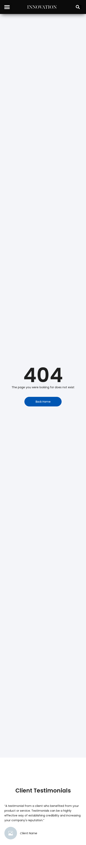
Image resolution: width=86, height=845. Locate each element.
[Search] (78, 7)
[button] (7, 7)
